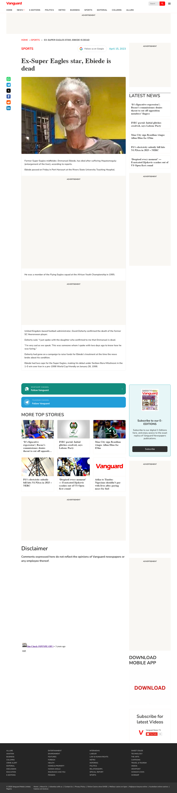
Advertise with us (55, 787)
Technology (136, 754)
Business (75, 10)
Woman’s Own (137, 772)
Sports (88, 10)
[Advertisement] (73, 222)
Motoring (94, 763)
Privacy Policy (80, 787)
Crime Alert (11, 763)
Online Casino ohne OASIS (97, 787)
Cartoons (135, 760)
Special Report (96, 772)
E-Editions (10, 775)
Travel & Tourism (139, 763)
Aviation (10, 754)
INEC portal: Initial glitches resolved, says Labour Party (146, 124)
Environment (54, 754)
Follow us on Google (94, 48)
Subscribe (150, 449)
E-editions (34, 10)
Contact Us (68, 787)
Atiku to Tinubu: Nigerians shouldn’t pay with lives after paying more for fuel (108, 484)
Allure (9, 751)
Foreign (51, 760)
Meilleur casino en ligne (118, 787)
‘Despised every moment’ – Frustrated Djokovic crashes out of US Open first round (149, 162)
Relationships (96, 769)
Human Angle (54, 769)
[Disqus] (73, 605)
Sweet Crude (137, 751)
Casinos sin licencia (41, 789)
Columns (117, 10)
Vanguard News (14, 3)
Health (51, 763)
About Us (43, 787)
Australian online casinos (158, 787)
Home (9, 10)
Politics (49, 10)
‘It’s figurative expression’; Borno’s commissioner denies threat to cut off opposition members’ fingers (146, 109)
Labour (93, 754)
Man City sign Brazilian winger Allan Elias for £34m (148, 136)
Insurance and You (56, 772)
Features (52, 757)
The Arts (135, 757)
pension (51, 775)
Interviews (95, 751)
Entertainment (55, 751)
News (20, 10)
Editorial (102, 10)
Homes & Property (56, 766)
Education (11, 772)
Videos (134, 766)
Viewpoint (135, 769)
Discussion (11, 769)
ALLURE (130, 10)
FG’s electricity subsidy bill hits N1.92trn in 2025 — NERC (148, 148)
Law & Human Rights (99, 757)
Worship (135, 775)
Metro (61, 10)
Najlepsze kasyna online (138, 787)
